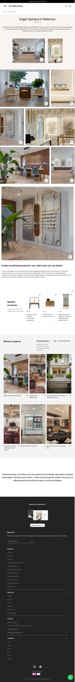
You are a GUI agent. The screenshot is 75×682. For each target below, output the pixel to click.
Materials (10, 556)
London (9, 659)
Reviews (9, 603)
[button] (5, 6)
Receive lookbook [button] (36, 525)
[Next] (72, 291)
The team (10, 606)
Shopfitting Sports (12, 580)
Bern (8, 652)
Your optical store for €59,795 (16, 563)
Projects (9, 559)
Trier (8, 642)
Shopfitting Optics (12, 566)
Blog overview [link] (12, 11)
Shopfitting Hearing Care (14, 569)
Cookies (27, 679)
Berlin (9, 648)
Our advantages (12, 613)
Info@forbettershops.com (14, 632)
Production (10, 609)
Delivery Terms (11, 586)
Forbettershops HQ (12, 622)
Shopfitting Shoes (12, 583)
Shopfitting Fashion (12, 576)
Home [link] (5, 11)
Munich (9, 645)
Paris (8, 655)
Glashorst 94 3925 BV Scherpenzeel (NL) (19, 626)
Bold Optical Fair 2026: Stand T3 (38, 1)
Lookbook (10, 552)
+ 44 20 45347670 (12, 629)
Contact (9, 596)
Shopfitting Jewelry (12, 573)
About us (10, 599)
